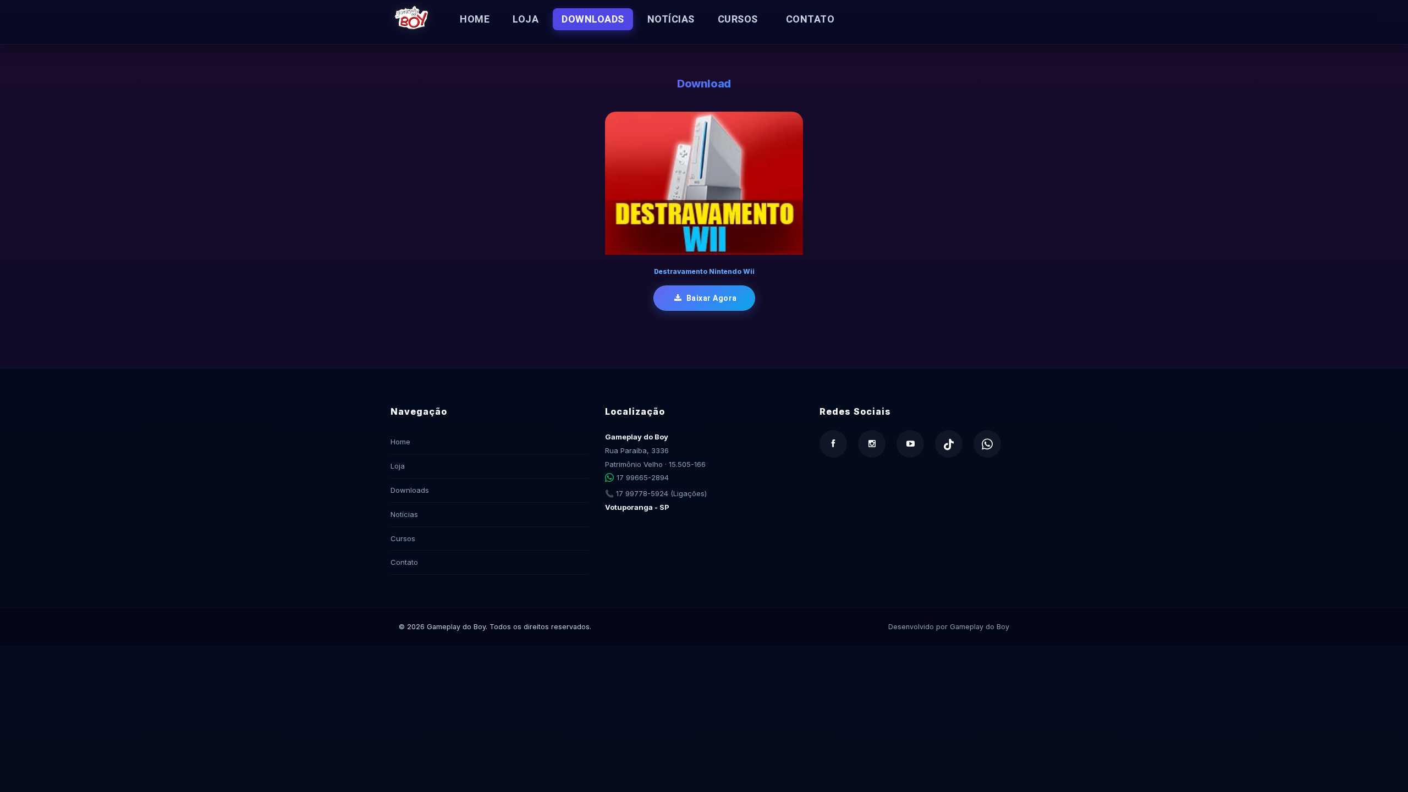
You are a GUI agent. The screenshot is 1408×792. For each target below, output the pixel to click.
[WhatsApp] (987, 444)
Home (475, 19)
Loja (525, 19)
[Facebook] (833, 444)
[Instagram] (872, 444)
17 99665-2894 (643, 477)
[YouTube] (910, 444)
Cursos (738, 19)
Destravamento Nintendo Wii (704, 271)
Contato (810, 19)
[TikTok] (949, 444)
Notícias (671, 19)
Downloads (593, 19)
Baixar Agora (710, 298)
